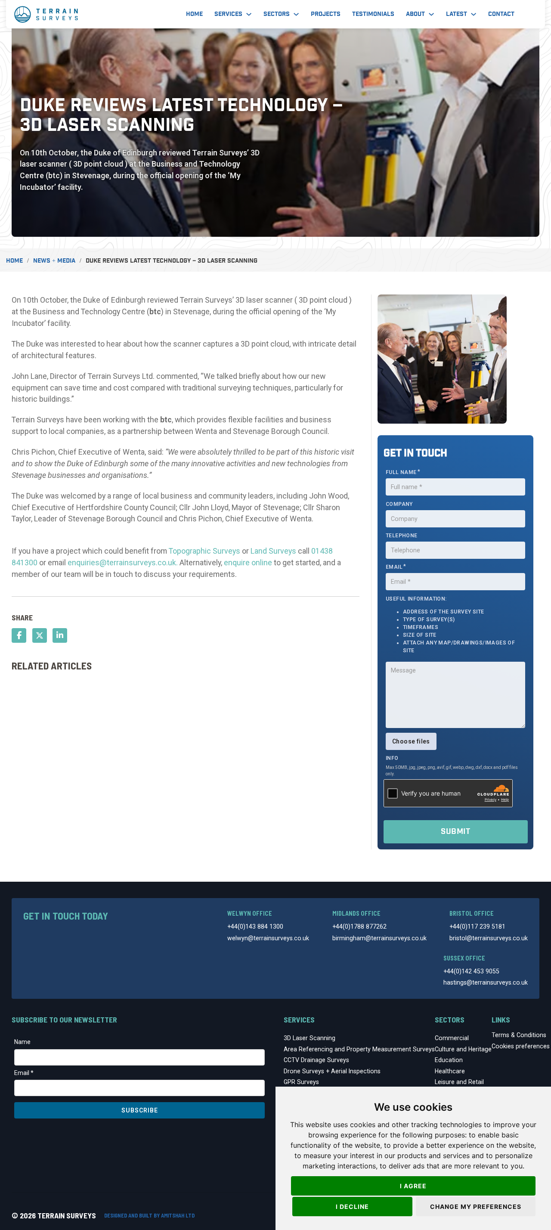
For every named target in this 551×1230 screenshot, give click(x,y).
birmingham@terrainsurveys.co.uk (379, 938)
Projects (326, 14)
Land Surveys (273, 550)
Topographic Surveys (204, 550)
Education (449, 1059)
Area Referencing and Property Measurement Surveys (359, 1049)
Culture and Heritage (463, 1049)
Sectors (276, 14)
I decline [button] (352, 1206)
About (415, 14)
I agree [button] (413, 1186)
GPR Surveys (301, 1081)
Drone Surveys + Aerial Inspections (332, 1071)
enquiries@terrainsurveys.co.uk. (123, 562)
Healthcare (450, 1071)
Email (394, 567)
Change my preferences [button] (475, 1206)
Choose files (411, 741)
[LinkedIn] (60, 635)
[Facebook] (19, 635)
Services (228, 14)
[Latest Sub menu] (474, 14)
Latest (456, 14)
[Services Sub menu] (249, 14)
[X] (39, 635)
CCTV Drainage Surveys (316, 1059)
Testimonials (373, 14)
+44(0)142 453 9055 (471, 971)
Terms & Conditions (519, 1035)
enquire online (248, 562)
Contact (501, 14)
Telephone (402, 536)
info (392, 758)
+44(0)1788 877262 (359, 926)
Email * (24, 1072)
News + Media (54, 260)
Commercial (452, 1038)
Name (22, 1041)
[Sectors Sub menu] (296, 14)
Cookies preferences (521, 1046)
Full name (401, 472)
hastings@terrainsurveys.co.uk (485, 982)
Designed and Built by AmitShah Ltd (149, 1215)
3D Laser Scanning (309, 1038)
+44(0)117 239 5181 (477, 926)
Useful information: (450, 625)
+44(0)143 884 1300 (255, 926)
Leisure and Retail (459, 1081)
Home (194, 14)
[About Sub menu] (431, 14)
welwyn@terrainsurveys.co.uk (268, 938)
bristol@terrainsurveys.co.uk (488, 938)
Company (399, 504)
